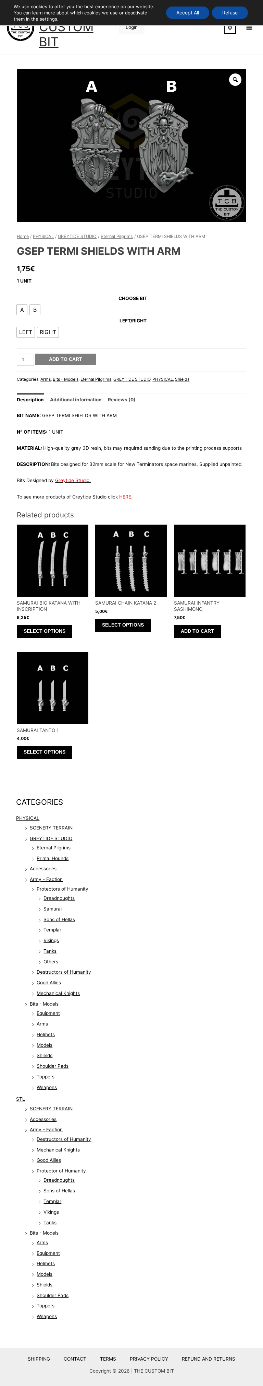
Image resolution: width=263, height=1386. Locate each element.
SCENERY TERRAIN (51, 828)
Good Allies (49, 982)
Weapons (47, 1087)
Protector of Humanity (61, 1170)
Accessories (43, 868)
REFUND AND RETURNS (208, 1359)
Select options (44, 631)
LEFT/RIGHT (133, 320)
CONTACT (75, 1359)
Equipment (48, 1013)
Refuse (230, 12)
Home (23, 236)
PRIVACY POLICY (149, 1359)
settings (48, 19)
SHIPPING (39, 1359)
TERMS (108, 1359)
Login (132, 27)
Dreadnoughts (59, 898)
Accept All (187, 12)
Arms (42, 1024)
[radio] (22, 310)
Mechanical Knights (58, 993)
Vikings (51, 940)
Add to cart (65, 359)
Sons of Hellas (59, 919)
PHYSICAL (27, 818)
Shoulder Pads (52, 1066)
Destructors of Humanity (64, 972)
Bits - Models (44, 1004)
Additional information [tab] (76, 399)
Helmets (46, 1034)
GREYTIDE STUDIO (51, 838)
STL (20, 1099)
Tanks (50, 951)
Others (50, 961)
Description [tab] (30, 399)
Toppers (45, 1076)
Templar (52, 929)
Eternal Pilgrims (54, 847)
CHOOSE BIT (132, 298)
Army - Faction (46, 879)
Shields (44, 1055)
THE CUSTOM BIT (66, 27)
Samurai (52, 909)
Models (44, 1045)
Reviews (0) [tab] (122, 399)
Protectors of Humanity (62, 889)
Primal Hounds (52, 858)
